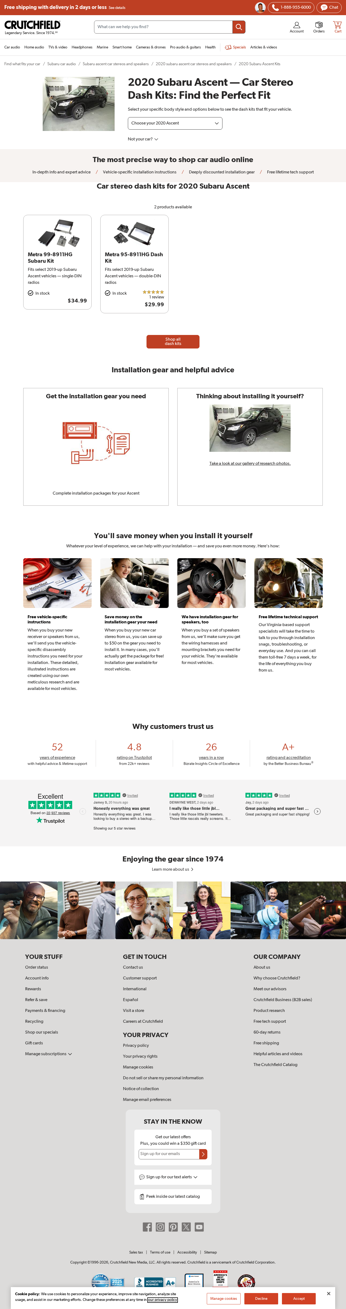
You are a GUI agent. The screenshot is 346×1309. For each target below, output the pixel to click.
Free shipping (64, 7)
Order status (36, 967)
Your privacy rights (140, 1056)
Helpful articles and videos (278, 1054)
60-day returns (267, 1032)
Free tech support (270, 1021)
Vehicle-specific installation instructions (139, 172)
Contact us (133, 967)
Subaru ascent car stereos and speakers (116, 64)
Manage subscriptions (46, 1054)
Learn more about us (171, 869)
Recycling (34, 1021)
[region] (173, 910)
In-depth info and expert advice (61, 172)
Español (130, 1000)
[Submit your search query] (238, 27)
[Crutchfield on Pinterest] (173, 1227)
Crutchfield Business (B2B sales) (283, 1000)
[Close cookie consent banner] (329, 1293)
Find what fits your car (22, 64)
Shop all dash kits (173, 341)
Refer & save (36, 1000)
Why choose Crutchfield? (277, 978)
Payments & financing (45, 1011)
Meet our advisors (270, 989)
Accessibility (187, 1252)
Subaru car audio (61, 64)
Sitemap (210, 1252)
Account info (37, 978)
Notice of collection (141, 1089)
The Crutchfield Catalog (275, 1065)
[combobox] (169, 27)
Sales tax (136, 1252)
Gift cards (34, 1043)
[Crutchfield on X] (186, 1227)
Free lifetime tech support (290, 172)
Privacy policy (136, 1046)
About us (262, 967)
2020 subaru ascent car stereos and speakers (194, 64)
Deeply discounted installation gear (221, 172)
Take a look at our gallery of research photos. (250, 464)
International (135, 989)
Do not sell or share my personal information (163, 1078)
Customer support (140, 978)
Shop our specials (41, 1032)
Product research (269, 1011)
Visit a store (133, 1011)
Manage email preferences (147, 1100)
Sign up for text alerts (169, 1177)
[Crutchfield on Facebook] (147, 1227)
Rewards (33, 989)
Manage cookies (138, 1067)
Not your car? (141, 139)
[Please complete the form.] (203, 1154)
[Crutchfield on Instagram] (160, 1227)
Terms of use (160, 1252)
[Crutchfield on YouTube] (199, 1227)
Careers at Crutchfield (143, 1021)
